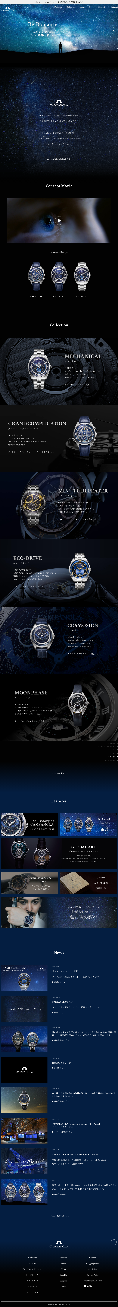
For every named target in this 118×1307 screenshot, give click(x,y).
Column (92, 1257)
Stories (63, 1286)
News (91, 6)
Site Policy (92, 1269)
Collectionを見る (58, 773)
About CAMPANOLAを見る (58, 158)
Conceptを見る (57, 252)
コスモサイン (111, 757)
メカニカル (112, 743)
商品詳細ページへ (61, 1040)
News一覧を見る (57, 1215)
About (82, 6)
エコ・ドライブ (110, 753)
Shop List (102, 6)
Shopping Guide (92, 1263)
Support (114, 6)
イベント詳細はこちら (63, 1131)
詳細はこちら (59, 982)
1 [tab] (113, 27)
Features (58, 6)
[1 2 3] (59, 33)
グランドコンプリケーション (106, 746)
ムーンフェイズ (110, 760)
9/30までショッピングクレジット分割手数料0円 (59, 2)
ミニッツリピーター (109, 750)
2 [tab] (113, 30)
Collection (70, 6)
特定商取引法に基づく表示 (93, 1281)
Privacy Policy (92, 1275)
